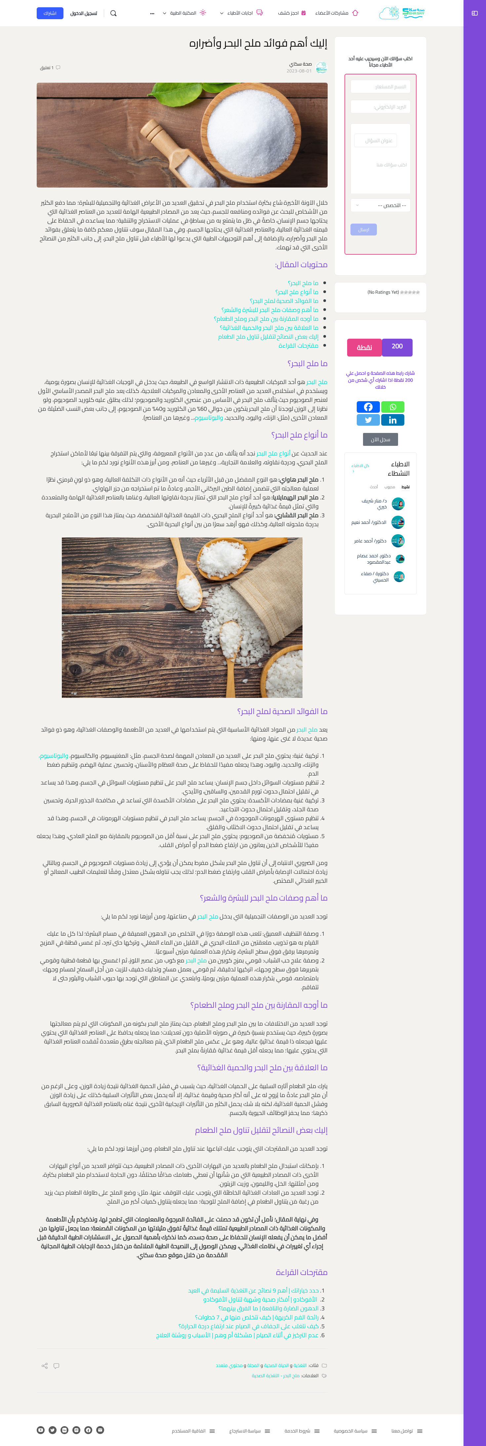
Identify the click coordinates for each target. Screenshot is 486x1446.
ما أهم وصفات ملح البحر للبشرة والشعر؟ (270, 309)
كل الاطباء (360, 465)
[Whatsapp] (392, 407)
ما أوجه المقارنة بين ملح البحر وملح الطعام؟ (266, 318)
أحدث (374, 487)
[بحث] (113, 13)
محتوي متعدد (229, 1365)
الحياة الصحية (276, 1365)
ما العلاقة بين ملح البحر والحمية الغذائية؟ (269, 327)
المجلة (253, 1365)
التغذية (300, 1365)
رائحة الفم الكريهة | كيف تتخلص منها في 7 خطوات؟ (257, 1317)
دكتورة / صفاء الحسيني (375, 576)
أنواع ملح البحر (274, 453)
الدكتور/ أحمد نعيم (368, 522)
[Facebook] (368, 407)
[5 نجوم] (402, 292)
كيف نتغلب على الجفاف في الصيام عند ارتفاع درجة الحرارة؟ (249, 1326)
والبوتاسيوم (209, 417)
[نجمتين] (414, 292)
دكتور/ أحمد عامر (370, 540)
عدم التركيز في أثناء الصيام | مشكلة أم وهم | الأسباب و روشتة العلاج (237, 1335)
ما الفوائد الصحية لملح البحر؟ (284, 300)
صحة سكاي (300, 64)
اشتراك (50, 13)
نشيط (406, 487)
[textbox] (380, 173)
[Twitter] (368, 420)
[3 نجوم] (410, 292)
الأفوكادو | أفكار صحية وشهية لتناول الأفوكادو (260, 1299)
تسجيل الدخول (83, 13)
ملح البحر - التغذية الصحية (276, 1375)
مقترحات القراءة (299, 345)
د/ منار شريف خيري (374, 503)
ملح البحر (317, 381)
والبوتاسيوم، (53, 755)
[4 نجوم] (406, 292)
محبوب (390, 487)
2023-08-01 (299, 70)
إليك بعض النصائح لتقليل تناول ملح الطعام (268, 336)
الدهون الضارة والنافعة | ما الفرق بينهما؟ (269, 1308)
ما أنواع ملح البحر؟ (297, 291)
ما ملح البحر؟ (303, 282)
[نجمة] (418, 292)
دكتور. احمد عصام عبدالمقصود (374, 558)
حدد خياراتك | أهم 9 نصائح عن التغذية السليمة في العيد (253, 1290)
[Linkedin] (392, 420)
